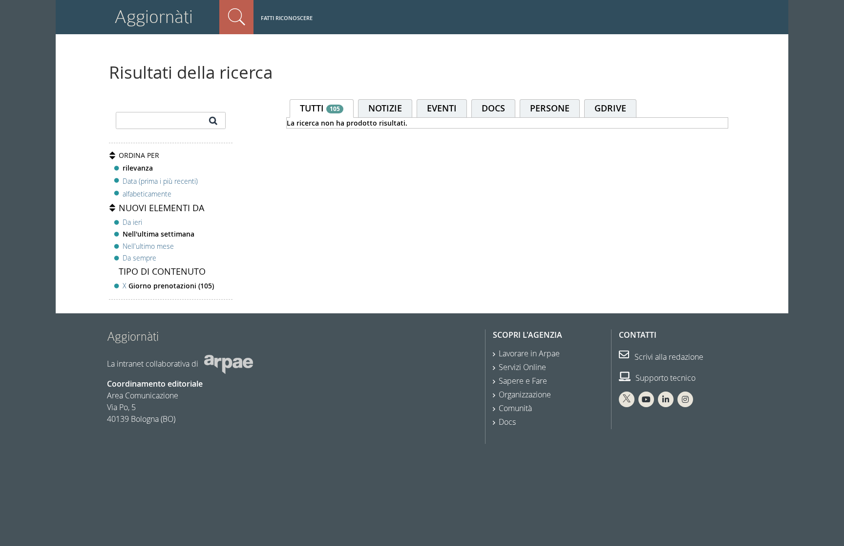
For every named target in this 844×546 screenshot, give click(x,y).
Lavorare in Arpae (529, 353)
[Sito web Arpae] (228, 363)
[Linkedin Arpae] (666, 399)
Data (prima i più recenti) (160, 180)
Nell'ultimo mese (148, 246)
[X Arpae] (626, 399)
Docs (507, 421)
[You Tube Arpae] (646, 399)
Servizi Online (522, 367)
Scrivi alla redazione (668, 356)
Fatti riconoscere (287, 18)
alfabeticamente (147, 193)
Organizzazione (525, 394)
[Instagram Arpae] (685, 399)
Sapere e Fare (523, 380)
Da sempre (139, 257)
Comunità (515, 408)
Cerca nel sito (236, 17)
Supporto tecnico (664, 377)
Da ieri (132, 222)
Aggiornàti (153, 16)
